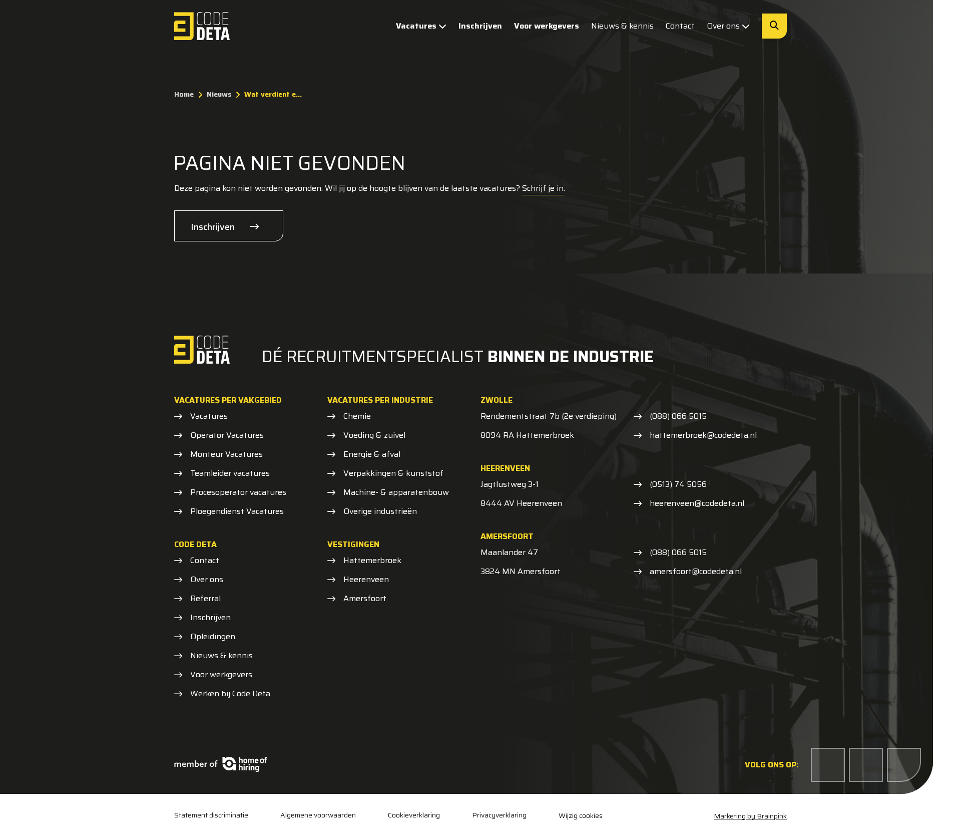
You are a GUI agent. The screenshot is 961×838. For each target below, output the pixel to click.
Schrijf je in (543, 188)
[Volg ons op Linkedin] (866, 765)
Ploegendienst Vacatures (237, 511)
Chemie (357, 416)
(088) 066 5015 (678, 416)
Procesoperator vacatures (238, 492)
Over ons (723, 26)
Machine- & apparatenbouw (396, 492)
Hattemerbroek (372, 560)
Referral (205, 599)
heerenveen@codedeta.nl (697, 503)
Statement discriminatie (211, 815)
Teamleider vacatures (230, 473)
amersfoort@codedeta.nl (696, 572)
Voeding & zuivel (374, 435)
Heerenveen (366, 580)
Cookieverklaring (414, 815)
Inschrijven (480, 26)
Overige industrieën (380, 511)
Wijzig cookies (581, 815)
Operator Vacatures (227, 435)
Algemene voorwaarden (318, 815)
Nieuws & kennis (622, 26)
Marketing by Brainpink (750, 815)
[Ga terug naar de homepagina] (202, 26)
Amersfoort (364, 599)
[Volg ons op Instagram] (904, 765)
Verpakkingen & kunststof (393, 473)
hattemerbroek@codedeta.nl (703, 435)
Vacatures (416, 26)
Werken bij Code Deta (230, 694)
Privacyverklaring (499, 815)
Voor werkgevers (546, 26)
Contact (680, 26)
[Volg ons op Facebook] (828, 765)
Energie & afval (371, 454)
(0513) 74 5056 (678, 484)
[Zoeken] (774, 26)
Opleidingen (212, 637)
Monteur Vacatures (226, 454)
